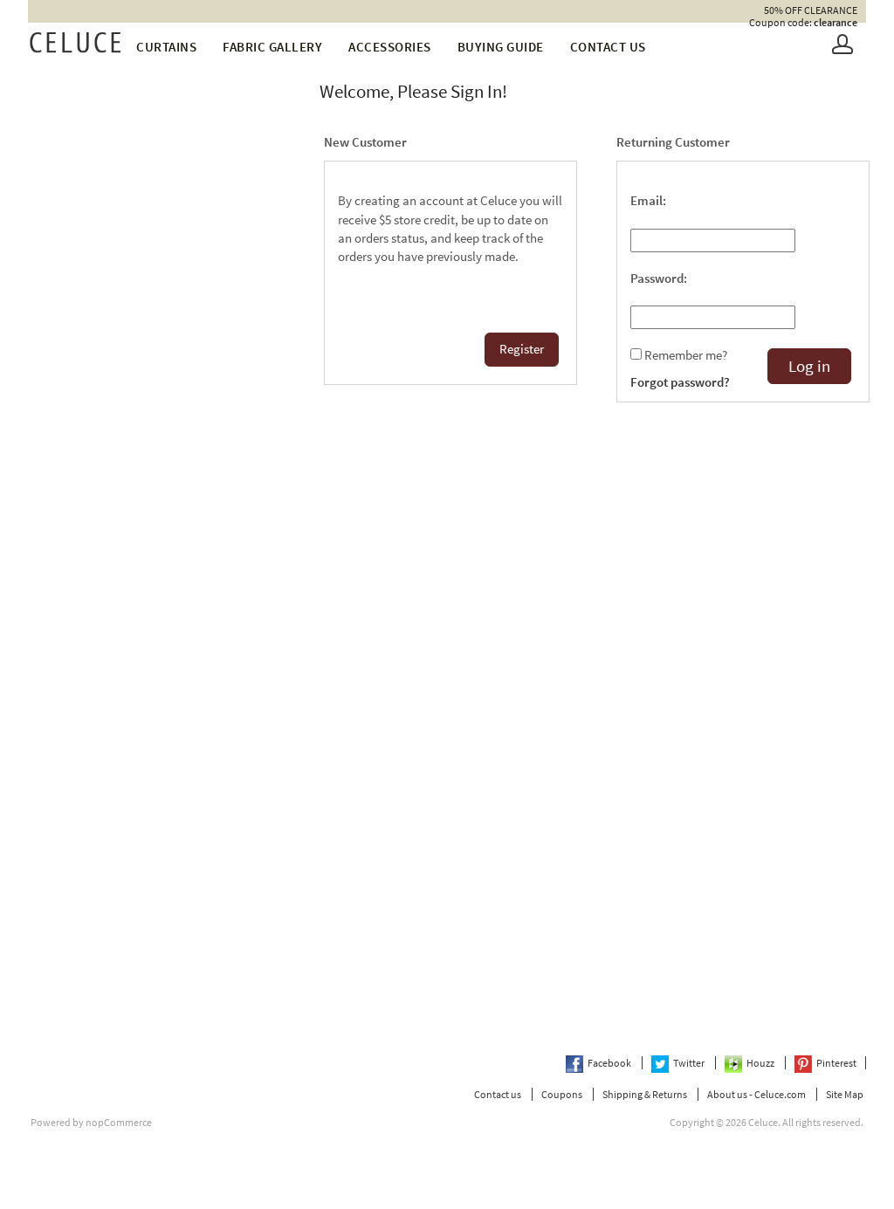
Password (657, 278)
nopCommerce (119, 1122)
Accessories (389, 46)
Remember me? (685, 355)
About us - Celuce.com (756, 1094)
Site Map (844, 1094)
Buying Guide (500, 46)
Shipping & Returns (644, 1094)
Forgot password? (680, 382)
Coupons (561, 1094)
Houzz (761, 1062)
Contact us (608, 46)
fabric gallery (272, 46)
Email (646, 201)
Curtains (166, 46)
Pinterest (836, 1062)
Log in (809, 366)
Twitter (689, 1062)
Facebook (610, 1062)
